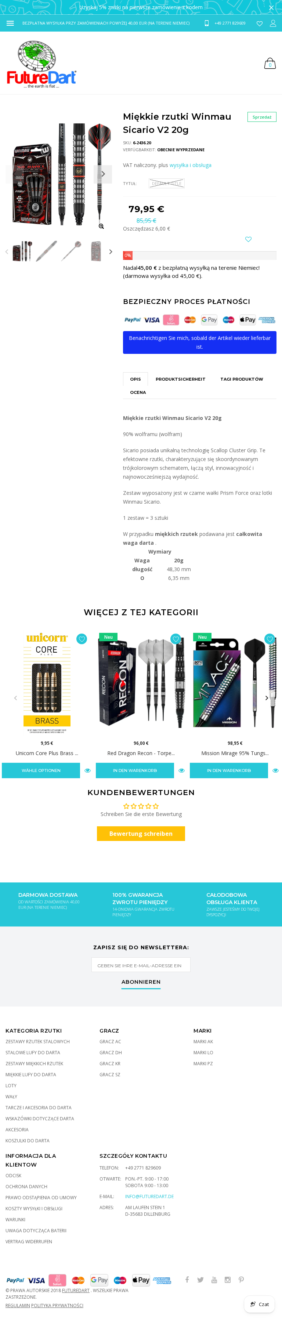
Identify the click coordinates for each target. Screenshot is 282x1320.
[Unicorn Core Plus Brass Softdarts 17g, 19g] (47, 683)
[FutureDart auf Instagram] (228, 1280)
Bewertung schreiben (141, 834)
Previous (7, 251)
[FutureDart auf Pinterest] (241, 1280)
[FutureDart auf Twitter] (200, 1280)
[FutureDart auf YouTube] (214, 1280)
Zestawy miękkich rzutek (34, 1063)
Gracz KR (110, 1063)
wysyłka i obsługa (191, 165)
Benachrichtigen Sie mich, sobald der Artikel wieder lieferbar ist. (200, 342)
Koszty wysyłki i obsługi (34, 1208)
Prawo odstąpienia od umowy (41, 1197)
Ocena (138, 392)
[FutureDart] (41, 63)
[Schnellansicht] (87, 770)
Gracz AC (110, 1041)
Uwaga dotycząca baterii (36, 1230)
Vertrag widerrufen (29, 1242)
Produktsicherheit (181, 379)
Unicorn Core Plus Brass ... (47, 753)
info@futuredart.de (149, 1196)
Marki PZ (203, 1063)
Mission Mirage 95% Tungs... (235, 753)
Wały (11, 1097)
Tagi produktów (241, 379)
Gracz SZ (110, 1074)
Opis (135, 379)
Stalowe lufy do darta (33, 1052)
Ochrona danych (26, 1186)
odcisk (13, 1175)
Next (111, 251)
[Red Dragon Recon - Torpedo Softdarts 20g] (141, 683)
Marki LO (203, 1052)
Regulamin (18, 1305)
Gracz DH (111, 1052)
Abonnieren (141, 982)
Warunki (15, 1219)
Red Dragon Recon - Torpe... (141, 753)
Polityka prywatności (57, 1305)
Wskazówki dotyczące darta (40, 1119)
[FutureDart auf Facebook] (187, 1280)
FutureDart (76, 1290)
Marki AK (203, 1041)
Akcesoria (17, 1130)
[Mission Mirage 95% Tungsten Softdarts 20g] (235, 683)
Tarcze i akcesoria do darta (39, 1108)
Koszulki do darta (28, 1141)
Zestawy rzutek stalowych (38, 1041)
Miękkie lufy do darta (31, 1074)
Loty (11, 1086)
